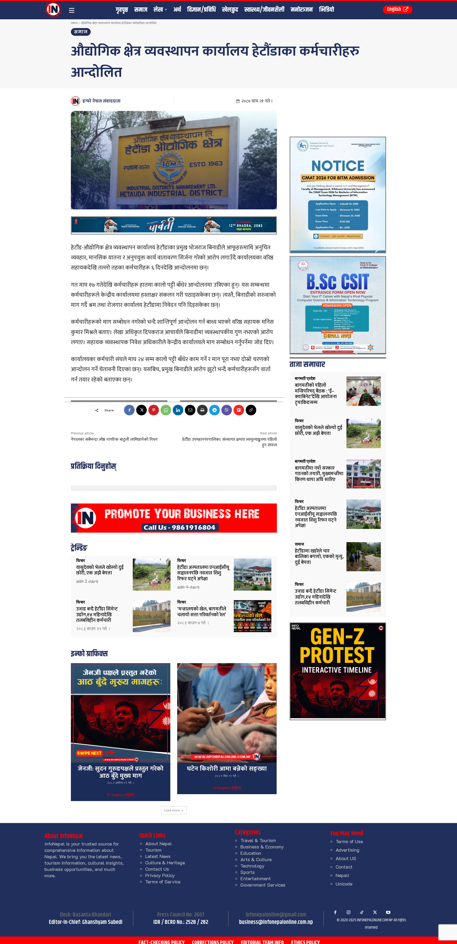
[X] (141, 410)
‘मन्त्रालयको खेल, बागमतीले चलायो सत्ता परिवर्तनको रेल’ (201, 612)
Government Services (262, 885)
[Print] (202, 410)
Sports (247, 872)
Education (250, 853)
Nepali (342, 875)
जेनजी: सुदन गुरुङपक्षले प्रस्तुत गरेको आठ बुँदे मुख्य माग (120, 772)
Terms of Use (349, 841)
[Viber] (226, 410)
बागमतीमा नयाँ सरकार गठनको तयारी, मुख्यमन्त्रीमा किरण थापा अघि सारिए (319, 474)
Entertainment (255, 878)
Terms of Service (162, 881)
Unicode (344, 883)
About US (346, 858)
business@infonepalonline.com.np (276, 922)
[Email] (190, 410)
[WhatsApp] (166, 410)
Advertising (347, 850)
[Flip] (239, 410)
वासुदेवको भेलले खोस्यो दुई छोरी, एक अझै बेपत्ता (100, 570)
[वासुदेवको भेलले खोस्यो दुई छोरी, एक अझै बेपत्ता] (152, 575)
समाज (74, 23)
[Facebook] (129, 410)
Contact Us (157, 869)
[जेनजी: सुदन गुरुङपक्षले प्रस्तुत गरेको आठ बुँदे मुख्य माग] (120, 713)
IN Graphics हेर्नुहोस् (120, 795)
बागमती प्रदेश (305, 378)
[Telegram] (214, 410)
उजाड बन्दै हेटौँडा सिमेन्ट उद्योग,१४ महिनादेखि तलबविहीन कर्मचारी (97, 614)
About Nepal (158, 843)
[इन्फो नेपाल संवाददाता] (76, 101)
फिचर (80, 561)
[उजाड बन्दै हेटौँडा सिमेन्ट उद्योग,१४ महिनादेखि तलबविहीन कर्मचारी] (152, 616)
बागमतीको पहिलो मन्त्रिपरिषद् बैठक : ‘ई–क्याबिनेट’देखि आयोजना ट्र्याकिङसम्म (316, 394)
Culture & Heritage (165, 862)
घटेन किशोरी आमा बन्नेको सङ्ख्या (227, 768)
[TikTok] (362, 912)
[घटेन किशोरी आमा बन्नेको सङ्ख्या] (227, 713)
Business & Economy (262, 846)
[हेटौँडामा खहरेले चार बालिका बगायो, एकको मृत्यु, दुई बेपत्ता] (363, 557)
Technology (252, 865)
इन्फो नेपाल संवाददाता (102, 101)
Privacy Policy (160, 875)
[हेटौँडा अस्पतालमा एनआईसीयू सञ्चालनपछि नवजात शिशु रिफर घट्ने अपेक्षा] (253, 575)
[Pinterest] (153, 410)
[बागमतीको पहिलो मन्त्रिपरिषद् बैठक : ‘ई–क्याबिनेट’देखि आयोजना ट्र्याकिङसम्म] (363, 391)
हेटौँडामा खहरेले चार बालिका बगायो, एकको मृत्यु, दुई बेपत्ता (319, 557)
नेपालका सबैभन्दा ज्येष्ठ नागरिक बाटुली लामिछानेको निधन (114, 439)
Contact (344, 867)
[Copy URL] (251, 410)
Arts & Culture (256, 859)
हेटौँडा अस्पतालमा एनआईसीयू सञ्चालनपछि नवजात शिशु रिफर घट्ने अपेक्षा (203, 573)
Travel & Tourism (258, 840)
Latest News (158, 856)
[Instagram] (348, 912)
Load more (172, 810)
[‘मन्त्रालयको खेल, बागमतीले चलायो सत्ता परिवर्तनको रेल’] (253, 616)
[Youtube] (388, 912)
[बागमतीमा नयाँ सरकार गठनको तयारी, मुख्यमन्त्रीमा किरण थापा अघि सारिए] (363, 474)
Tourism (153, 850)
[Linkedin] (178, 410)
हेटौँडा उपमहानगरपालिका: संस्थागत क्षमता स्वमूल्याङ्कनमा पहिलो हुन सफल (229, 442)
